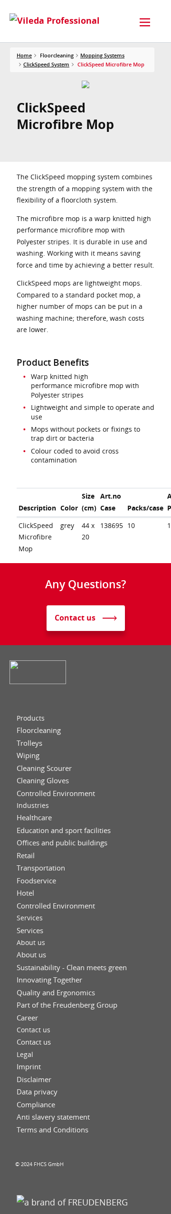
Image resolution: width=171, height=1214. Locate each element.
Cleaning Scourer (44, 768)
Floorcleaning (39, 730)
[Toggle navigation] (144, 22)
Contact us (33, 1030)
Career (27, 1017)
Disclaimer (34, 1079)
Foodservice (36, 880)
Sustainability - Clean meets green (72, 967)
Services (30, 918)
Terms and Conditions (52, 1129)
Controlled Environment (56, 793)
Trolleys (29, 743)
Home (24, 55)
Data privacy (37, 1091)
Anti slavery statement (53, 1116)
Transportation (41, 867)
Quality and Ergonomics (56, 992)
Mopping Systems (102, 55)
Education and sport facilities (64, 830)
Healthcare (34, 817)
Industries (33, 805)
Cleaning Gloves (43, 780)
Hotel (25, 893)
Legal (25, 1054)
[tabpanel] (86, 84)
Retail (26, 855)
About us (31, 942)
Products (31, 718)
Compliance (36, 1104)
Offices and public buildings (62, 842)
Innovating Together (49, 979)
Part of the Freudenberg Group (67, 1005)
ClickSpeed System (46, 64)
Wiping (28, 755)
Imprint (29, 1066)
